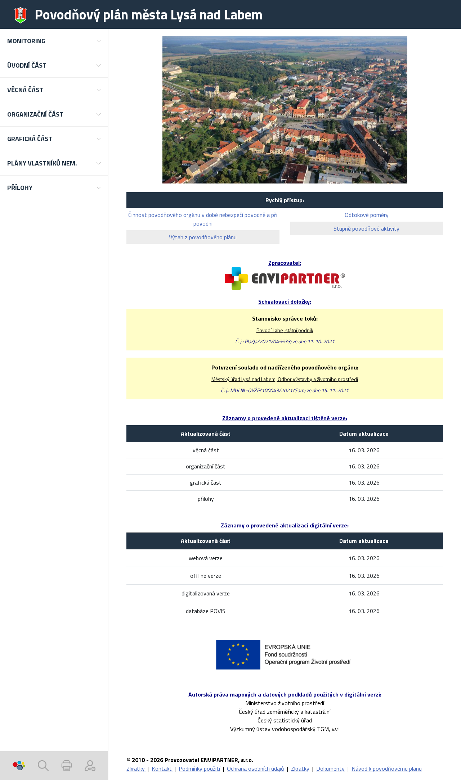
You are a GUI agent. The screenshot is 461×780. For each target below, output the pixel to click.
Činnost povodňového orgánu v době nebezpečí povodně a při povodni (202, 219)
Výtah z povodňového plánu (203, 237)
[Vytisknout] (66, 765)
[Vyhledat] (43, 765)
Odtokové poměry (367, 214)
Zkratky (136, 768)
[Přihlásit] (90, 765)
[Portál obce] (19, 765)
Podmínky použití (199, 768)
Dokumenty (330, 768)
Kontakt (162, 768)
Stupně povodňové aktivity (366, 228)
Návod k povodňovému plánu (387, 768)
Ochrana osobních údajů (255, 768)
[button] (54, 41)
